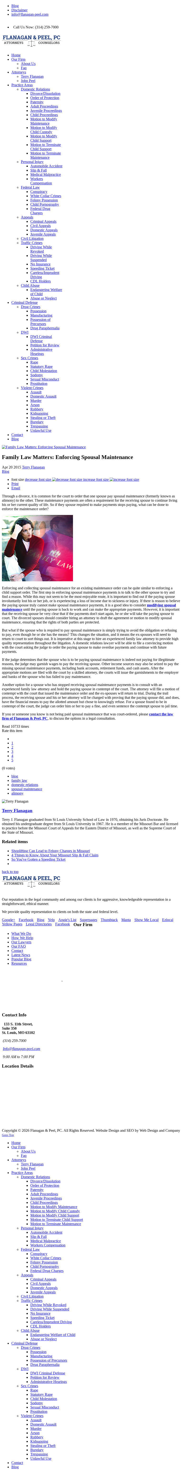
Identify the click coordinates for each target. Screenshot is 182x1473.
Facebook (26, 920)
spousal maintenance (26, 789)
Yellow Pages (12, 924)
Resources (19, 963)
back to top (10, 872)
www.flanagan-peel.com (20, 1001)
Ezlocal (167, 920)
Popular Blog (21, 959)
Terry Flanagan (33, 467)
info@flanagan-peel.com (29, 14)
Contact (17, 951)
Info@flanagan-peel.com (21, 1049)
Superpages (88, 920)
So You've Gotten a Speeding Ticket (38, 859)
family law (19, 780)
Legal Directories (39, 924)
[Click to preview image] (44, 447)
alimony (17, 793)
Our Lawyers (21, 942)
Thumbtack (109, 920)
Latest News (20, 955)
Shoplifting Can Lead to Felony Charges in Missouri (50, 851)
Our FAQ (18, 946)
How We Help (22, 938)
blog (14, 776)
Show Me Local (146, 920)
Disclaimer (19, 10)
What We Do (21, 934)
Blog (15, 6)
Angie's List (67, 920)
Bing (40, 920)
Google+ (8, 920)
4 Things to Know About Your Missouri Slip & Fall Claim (54, 855)
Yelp (51, 920)
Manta (126, 920)
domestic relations (24, 785)
